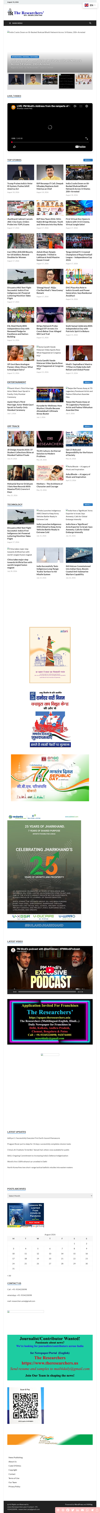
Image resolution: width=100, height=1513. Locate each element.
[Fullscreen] (89, 992)
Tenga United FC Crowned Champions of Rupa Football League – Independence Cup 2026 (79, 256)
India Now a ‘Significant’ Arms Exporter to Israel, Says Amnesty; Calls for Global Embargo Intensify (79, 528)
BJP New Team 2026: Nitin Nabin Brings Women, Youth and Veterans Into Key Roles (50, 222)
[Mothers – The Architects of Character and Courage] (50, 473)
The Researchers (33, 68)
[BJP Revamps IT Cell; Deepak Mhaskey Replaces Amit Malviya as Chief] (50, 172)
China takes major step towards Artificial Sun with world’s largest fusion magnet (19, 564)
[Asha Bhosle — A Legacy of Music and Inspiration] (79, 468)
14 (62, 1254)
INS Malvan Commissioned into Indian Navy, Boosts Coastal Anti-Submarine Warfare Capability (78, 570)
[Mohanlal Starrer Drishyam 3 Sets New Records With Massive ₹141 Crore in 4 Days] (20, 473)
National (23, 57)
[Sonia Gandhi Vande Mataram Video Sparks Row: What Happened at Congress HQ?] (50, 351)
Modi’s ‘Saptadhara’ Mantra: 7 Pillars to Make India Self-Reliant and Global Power (79, 367)
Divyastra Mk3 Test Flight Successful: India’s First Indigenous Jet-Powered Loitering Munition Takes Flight (19, 293)
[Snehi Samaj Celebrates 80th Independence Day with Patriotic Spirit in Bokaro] (79, 315)
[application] (50, 971)
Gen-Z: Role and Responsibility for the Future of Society (79, 453)
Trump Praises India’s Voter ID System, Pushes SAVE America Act (20, 187)
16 (86, 1254)
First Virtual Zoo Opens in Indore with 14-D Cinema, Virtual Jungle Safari (78, 222)
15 (74, 1254)
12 (38, 1254)
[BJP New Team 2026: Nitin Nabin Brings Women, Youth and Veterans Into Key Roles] (50, 208)
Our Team (13, 1483)
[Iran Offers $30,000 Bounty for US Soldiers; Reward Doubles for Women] (20, 241)
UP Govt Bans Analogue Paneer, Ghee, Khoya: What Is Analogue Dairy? (20, 367)
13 (50, 1254)
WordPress (79, 1505)
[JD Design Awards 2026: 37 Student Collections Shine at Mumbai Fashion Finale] (20, 439)
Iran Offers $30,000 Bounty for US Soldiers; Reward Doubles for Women (20, 255)
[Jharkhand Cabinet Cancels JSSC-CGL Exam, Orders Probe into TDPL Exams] (50, 52)
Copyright (13, 1470)
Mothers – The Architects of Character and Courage (50, 485)
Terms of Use (14, 1478)
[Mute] (85, 992)
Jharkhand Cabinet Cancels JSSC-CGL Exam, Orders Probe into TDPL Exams (20, 222)
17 (13, 1259)
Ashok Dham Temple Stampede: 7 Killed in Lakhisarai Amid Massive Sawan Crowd (48, 256)
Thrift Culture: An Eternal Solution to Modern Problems (49, 454)
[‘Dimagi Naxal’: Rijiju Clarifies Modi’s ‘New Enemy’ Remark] (50, 277)
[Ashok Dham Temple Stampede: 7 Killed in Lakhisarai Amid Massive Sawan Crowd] (50, 241)
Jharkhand (16, 57)
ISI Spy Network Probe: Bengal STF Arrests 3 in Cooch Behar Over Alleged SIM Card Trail (49, 330)
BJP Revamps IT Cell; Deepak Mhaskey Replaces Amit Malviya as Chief (50, 187)
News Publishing (16, 1458)
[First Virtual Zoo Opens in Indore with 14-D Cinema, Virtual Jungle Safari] (79, 208)
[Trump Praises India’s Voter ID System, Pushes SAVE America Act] (20, 172)
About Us (13, 1462)
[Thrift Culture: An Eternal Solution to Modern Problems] (50, 439)
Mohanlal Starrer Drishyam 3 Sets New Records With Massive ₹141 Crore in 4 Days (20, 488)
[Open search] (90, 23)
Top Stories (32, 57)
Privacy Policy (14, 1487)
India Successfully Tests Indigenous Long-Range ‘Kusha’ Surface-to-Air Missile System (48, 570)
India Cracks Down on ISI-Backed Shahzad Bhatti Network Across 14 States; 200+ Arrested (78, 188)
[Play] (10, 992)
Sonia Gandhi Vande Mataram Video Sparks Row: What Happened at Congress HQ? (50, 365)
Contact (12, 1474)
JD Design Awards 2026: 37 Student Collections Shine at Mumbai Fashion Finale (20, 453)
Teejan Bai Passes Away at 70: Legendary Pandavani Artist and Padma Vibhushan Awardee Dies (79, 406)
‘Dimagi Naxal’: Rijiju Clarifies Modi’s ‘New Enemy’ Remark (50, 291)
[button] (88, 51)
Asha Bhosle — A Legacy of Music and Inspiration (78, 476)
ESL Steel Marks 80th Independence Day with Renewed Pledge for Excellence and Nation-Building (18, 331)
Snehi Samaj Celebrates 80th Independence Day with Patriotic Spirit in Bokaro (79, 329)
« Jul (9, 1276)
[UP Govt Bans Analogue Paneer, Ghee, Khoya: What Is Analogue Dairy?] (20, 353)
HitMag (89, 1505)
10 (13, 1254)
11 (26, 1254)
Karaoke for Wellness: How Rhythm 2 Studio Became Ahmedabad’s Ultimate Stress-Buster (49, 410)
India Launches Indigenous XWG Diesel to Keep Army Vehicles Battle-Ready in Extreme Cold (49, 528)
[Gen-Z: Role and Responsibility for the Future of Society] (79, 439)
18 (26, 1259)
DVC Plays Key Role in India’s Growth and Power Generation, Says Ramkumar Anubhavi (79, 292)
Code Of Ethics (15, 1466)
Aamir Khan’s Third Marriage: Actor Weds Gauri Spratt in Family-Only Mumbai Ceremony (20, 406)
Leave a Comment (46, 68)
